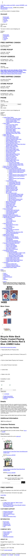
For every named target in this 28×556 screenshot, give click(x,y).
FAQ (4, 526)
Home (4, 281)
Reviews (5, 398)
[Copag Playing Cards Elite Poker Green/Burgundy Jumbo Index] (8, 449)
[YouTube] (17, 554)
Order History (6, 522)
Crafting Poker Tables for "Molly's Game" (13, 502)
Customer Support (7, 276)
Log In (4, 21)
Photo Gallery (6, 275)
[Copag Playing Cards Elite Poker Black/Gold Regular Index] (8, 466)
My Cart (5, 19)
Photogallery (6, 18)
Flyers (4, 273)
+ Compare (6, 393)
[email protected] (8, 550)
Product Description (8, 396)
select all (18, 436)
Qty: (1, 388)
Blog (4, 278)
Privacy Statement (7, 531)
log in (25, 430)
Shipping (5, 274)
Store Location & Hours (8, 514)
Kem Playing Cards (8, 503)
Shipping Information (8, 511)
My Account (6, 17)
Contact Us (6, 534)
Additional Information (8, 397)
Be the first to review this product (8, 347)
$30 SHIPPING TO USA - (7, 7)
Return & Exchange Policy (9, 516)
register (3, 431)
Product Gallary (7, 525)
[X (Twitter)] (10, 554)
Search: (2, 104)
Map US (5, 535)
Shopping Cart (6, 524)
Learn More (3, 495)
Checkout (5, 20)
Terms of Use (6, 533)
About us (5, 279)
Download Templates (8, 536)
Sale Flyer (5, 515)
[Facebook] (3, 554)
